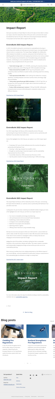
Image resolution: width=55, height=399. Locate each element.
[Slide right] (30, 363)
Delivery (18, 381)
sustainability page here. (22, 297)
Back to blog (28, 312)
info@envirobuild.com (9, 384)
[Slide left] (24, 363)
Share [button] (9, 306)
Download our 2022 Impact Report (15, 161)
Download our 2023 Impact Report (15, 95)
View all (52, 321)
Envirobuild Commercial (18, 396)
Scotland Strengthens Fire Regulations (37, 341)
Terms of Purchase (20, 387)
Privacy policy (27, 396)
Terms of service (41, 396)
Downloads (19, 384)
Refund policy (33, 396)
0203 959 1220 (7, 379)
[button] (3, 4)
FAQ (17, 377)
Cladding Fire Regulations (8, 341)
